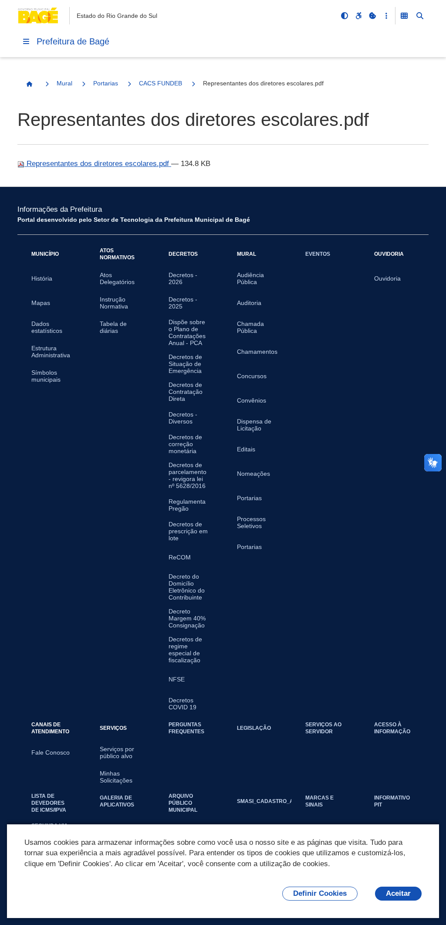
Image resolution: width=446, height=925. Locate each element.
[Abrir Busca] (420, 15)
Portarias (105, 83)
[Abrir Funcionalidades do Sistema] (404, 16)
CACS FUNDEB (160, 83)
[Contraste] (344, 16)
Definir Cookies (320, 893)
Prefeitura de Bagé (73, 41)
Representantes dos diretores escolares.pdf (97, 163)
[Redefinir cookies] (372, 16)
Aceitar (398, 893)
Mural (64, 83)
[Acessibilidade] (358, 16)
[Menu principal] (26, 41)
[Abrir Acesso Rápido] (386, 16)
